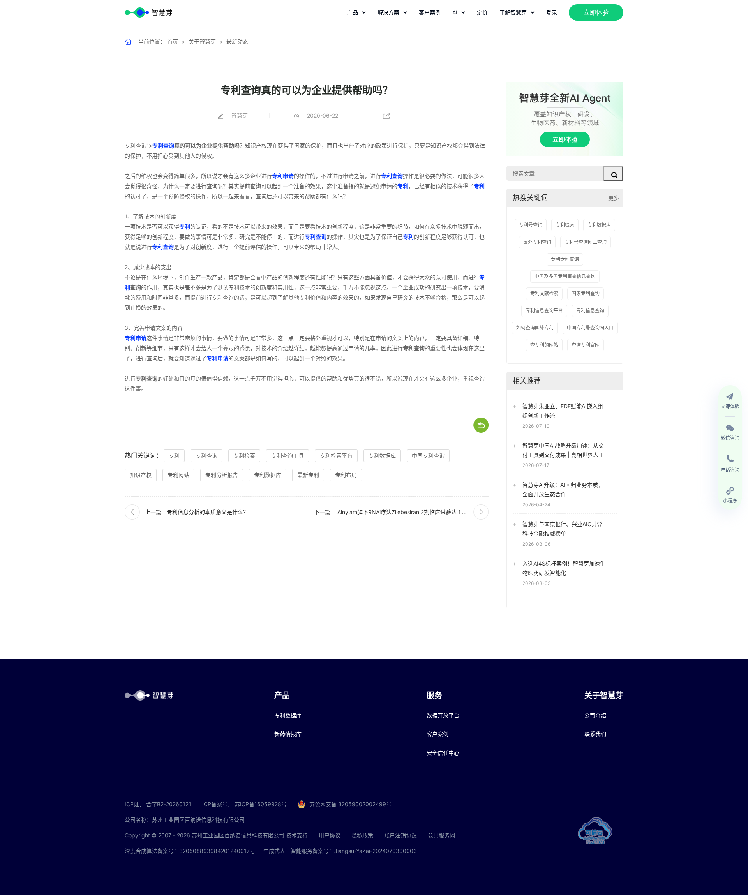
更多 (613, 197)
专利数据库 (382, 455)
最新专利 (308, 475)
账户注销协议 (400, 835)
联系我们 (595, 734)
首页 (172, 41)
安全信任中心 (443, 752)
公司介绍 (595, 715)
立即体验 (596, 12)
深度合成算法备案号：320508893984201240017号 (190, 850)
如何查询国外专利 (535, 328)
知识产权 (141, 475)
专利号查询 (530, 225)
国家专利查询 (586, 293)
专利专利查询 (565, 259)
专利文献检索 (544, 293)
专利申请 (283, 176)
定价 (482, 12)
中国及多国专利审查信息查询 (565, 276)
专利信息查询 (590, 311)
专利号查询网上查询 (586, 242)
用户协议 (329, 835)
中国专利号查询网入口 (590, 328)
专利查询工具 (287, 455)
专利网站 (178, 475)
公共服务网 (441, 835)
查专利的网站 (544, 345)
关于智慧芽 (202, 41)
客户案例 (430, 12)
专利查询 (135, 145)
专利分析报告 (221, 475)
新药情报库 (288, 734)
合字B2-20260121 (168, 804)
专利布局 (346, 475)
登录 (551, 12)
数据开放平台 (443, 715)
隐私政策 (362, 835)
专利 (402, 186)
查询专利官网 (586, 345)
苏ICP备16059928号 (261, 804)
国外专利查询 (537, 242)
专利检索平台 (336, 455)
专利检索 (244, 455)
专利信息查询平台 (544, 311)
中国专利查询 (428, 455)
